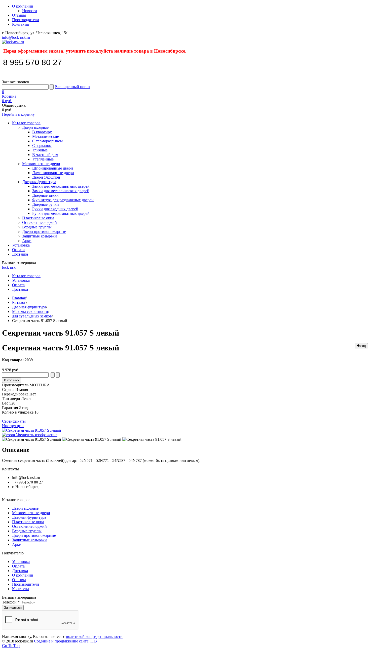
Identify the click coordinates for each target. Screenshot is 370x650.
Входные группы (37, 227)
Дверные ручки (45, 204)
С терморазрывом (47, 141)
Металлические (45, 136)
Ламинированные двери (53, 173)
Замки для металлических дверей (60, 191)
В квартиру (42, 132)
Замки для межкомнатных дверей (61, 186)
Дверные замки (45, 195)
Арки (26, 240)
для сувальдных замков (32, 316)
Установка (21, 245)
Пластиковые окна (38, 218)
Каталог (19, 302)
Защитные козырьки (39, 236)
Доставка (20, 254)
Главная (19, 298)
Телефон (11, 602)
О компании (22, 6)
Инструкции (13, 426)
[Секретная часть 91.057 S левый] (31, 439)
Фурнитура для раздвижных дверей (63, 200)
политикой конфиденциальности (94, 636)
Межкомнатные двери (41, 163)
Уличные (40, 150)
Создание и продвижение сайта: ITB (65, 641)
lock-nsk (9, 267)
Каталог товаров (26, 123)
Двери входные (35, 127)
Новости (29, 11)
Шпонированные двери (52, 168)
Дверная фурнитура (39, 182)
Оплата (18, 250)
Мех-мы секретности (30, 311)
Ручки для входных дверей (55, 209)
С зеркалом (42, 145)
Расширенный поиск (72, 87)
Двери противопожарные (44, 231)
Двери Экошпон (46, 177)
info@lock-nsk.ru (16, 37)
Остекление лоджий (39, 222)
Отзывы (19, 15)
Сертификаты (14, 421)
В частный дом (45, 154)
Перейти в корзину (18, 114)
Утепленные (43, 159)
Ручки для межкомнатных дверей (61, 213)
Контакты (20, 24)
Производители (25, 20)
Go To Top (11, 645)
